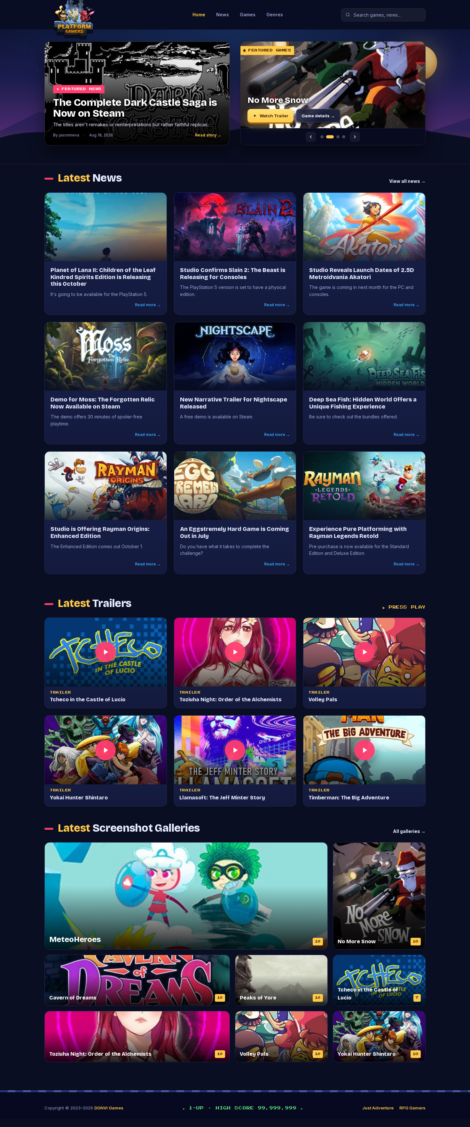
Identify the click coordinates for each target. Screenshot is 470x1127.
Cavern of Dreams (284, 100)
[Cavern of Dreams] (332, 85)
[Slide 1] (322, 136)
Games (247, 14)
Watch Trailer (274, 115)
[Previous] (311, 137)
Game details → (318, 115)
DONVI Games (108, 1107)
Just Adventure (378, 1107)
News (222, 14)
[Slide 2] (327, 136)
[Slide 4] (343, 136)
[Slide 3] (336, 136)
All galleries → (409, 831)
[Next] (355, 137)
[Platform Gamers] (89, 15)
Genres (274, 14)
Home (198, 14)
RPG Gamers (412, 1107)
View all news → (407, 181)
